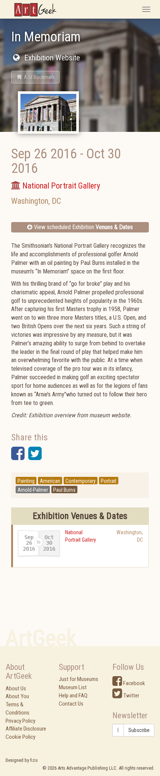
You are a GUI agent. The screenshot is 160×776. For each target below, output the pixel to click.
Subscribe (139, 730)
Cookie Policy (20, 737)
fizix (34, 760)
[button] (35, 77)
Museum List (73, 687)
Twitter (130, 695)
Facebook (133, 683)
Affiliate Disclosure (26, 728)
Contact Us (71, 703)
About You (17, 696)
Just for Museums (78, 679)
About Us (16, 688)
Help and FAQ (73, 695)
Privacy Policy (20, 721)
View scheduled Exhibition (82, 227)
